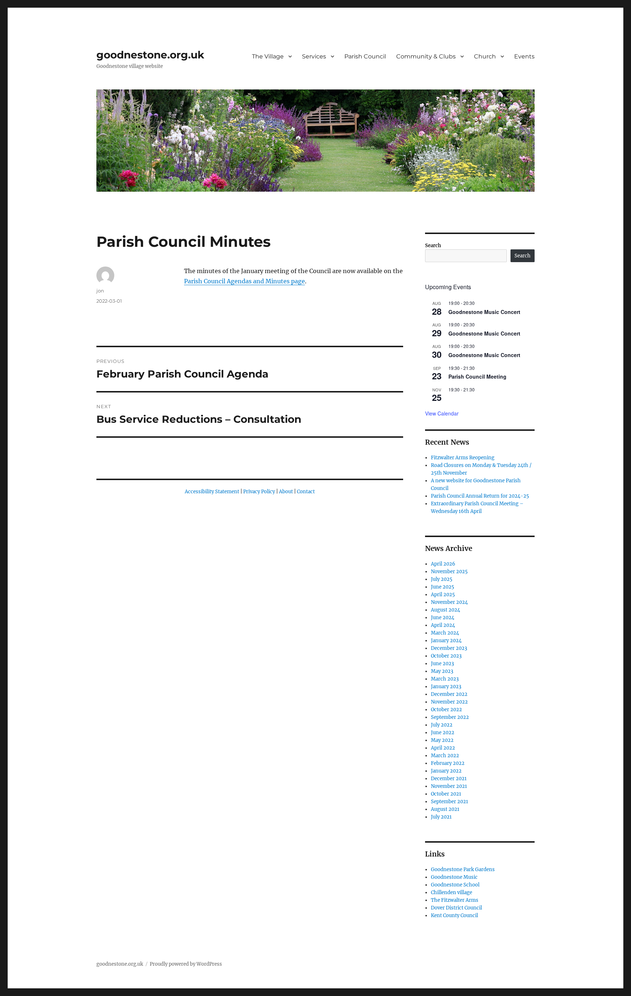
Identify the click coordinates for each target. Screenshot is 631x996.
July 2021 (441, 817)
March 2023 (445, 679)
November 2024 (449, 602)
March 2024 (445, 633)
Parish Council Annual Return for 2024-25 (480, 496)
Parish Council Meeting (477, 376)
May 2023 (442, 671)
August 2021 (445, 809)
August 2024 (445, 610)
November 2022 (449, 702)
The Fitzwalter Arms (454, 900)
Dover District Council (456, 908)
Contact (306, 492)
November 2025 (449, 571)
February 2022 (447, 763)
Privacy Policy (259, 492)
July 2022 (441, 725)
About (286, 492)
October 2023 (446, 656)
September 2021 (449, 801)
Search (433, 245)
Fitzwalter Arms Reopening (462, 458)
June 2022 (442, 732)
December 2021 (449, 778)
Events (524, 56)
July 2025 (441, 579)
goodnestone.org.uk (150, 55)
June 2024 (442, 617)
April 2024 (443, 625)
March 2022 (445, 755)
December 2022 (449, 694)
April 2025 (443, 594)
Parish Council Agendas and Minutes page (244, 281)
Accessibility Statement (212, 492)
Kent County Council (454, 915)
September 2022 (450, 717)
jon (100, 291)
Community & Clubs (426, 56)
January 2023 (446, 686)
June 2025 (442, 587)
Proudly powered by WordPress (186, 964)
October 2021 (446, 794)
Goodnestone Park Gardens (463, 869)
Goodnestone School (455, 885)
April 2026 (443, 564)
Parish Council (365, 56)
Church (485, 56)
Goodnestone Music (454, 877)
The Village (268, 56)
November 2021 (449, 786)
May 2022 (442, 740)
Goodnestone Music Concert (484, 311)
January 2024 (446, 640)
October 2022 (446, 709)
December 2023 (449, 648)
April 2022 (443, 748)
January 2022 (446, 771)
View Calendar (442, 413)
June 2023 (442, 663)
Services (314, 56)
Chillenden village (451, 892)
